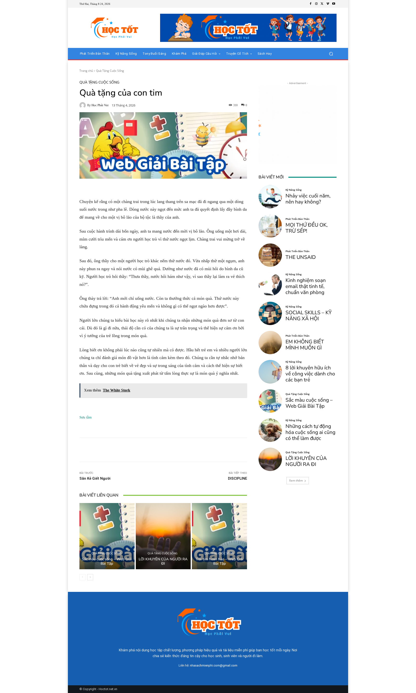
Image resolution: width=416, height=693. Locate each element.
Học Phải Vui (100, 105)
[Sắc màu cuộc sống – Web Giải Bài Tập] (107, 536)
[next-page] (90, 577)
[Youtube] (334, 4)
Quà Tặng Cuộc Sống (110, 71)
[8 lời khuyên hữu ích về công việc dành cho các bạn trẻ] (270, 371)
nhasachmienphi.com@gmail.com (213, 665)
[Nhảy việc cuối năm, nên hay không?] (270, 196)
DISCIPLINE (237, 478)
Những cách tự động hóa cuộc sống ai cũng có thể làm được (310, 432)
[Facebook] (310, 4)
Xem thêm (296, 480)
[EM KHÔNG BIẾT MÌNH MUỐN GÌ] (270, 342)
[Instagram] (316, 4)
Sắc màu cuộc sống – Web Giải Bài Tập (107, 561)
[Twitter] (322, 4)
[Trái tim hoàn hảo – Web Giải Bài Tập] (219, 536)
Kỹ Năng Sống (294, 190)
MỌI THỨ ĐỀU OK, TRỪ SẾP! (307, 228)
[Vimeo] (328, 4)
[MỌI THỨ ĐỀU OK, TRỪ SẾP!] (270, 225)
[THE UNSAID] (270, 255)
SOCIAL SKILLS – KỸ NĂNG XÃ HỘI (309, 315)
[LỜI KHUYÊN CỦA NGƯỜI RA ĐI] (163, 536)
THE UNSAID (301, 257)
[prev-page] (82, 577)
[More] (236, 450)
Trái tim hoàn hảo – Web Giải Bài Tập (219, 561)
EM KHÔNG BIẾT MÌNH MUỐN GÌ (305, 344)
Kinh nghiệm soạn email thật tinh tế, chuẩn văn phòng (306, 286)
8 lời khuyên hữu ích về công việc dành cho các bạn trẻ (310, 373)
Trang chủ (86, 71)
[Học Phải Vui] (83, 105)
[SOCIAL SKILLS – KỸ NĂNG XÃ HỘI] (270, 313)
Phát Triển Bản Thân (297, 219)
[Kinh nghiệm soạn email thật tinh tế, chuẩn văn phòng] (270, 284)
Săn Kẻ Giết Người (94, 478)
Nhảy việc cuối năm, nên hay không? (308, 198)
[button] (331, 53)
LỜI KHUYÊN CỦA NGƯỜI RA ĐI (163, 561)
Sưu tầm (85, 417)
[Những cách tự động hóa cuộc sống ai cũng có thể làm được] (270, 430)
